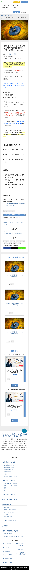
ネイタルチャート (20, 241)
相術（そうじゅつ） (9, 494)
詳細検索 (23, 12)
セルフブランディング (9, 512)
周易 (5, 488)
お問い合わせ (9, 558)
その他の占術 (6, 504)
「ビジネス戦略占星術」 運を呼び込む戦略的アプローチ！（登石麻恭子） (14, 371)
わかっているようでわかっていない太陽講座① (14, 275)
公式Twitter (8, 551)
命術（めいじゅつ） (9, 15)
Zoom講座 (8, 543)
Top (2, 15)
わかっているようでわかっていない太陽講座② (14, 304)
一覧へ (14, 385)
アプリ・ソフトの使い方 (10, 509)
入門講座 (5, 526)
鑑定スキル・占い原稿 (9, 499)
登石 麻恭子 (12, 54)
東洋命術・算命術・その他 (10, 476)
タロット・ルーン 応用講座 (10, 485)
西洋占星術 (12, 241)
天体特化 (15, 243)
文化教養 (6, 514)
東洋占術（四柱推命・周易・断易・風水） (14, 536)
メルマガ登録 (9, 562)
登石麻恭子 (6, 241)
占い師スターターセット (10, 521)
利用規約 (20, 549)
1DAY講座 (15, 245)
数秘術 (5, 474)
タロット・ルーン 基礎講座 (10, 483)
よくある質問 (9, 555)
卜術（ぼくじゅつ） (9, 480)
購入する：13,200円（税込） (13, 215)
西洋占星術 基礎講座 (9, 465)
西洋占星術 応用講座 (18, 233)
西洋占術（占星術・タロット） (11, 533)
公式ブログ (8, 547)
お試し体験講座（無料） (10, 531)
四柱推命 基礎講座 (8, 469)
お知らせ (4, 10)
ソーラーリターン (8, 245)
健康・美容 (6, 507)
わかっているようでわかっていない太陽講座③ (14, 332)
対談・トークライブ (8, 516)
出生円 (5, 243)
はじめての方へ (5, 5)
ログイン (23, 1)
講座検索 (17, 12)
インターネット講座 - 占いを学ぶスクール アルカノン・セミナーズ (14, 435)
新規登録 (15, 1)
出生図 (10, 243)
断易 (5, 490)
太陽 (20, 243)
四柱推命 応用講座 (8, 471)
